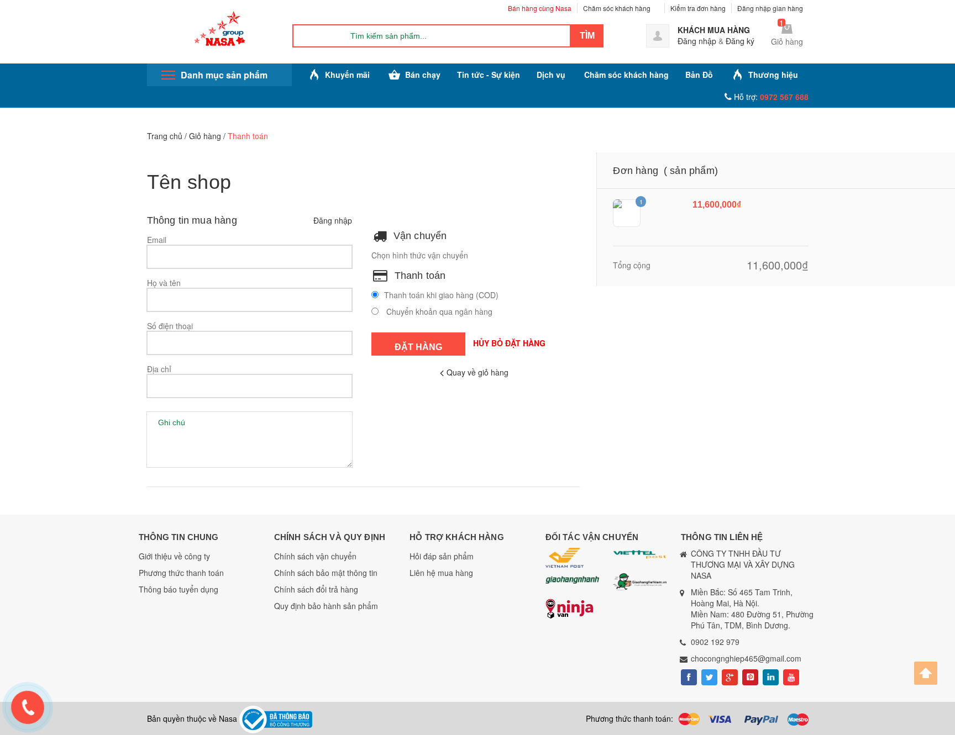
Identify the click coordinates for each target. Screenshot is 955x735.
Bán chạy (422, 74)
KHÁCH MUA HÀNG (714, 29)
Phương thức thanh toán (181, 572)
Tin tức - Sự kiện (488, 74)
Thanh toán (420, 275)
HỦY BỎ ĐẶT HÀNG (509, 342)
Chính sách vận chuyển (315, 556)
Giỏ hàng (205, 135)
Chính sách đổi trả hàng (316, 589)
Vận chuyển (420, 235)
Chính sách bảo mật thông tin (325, 572)
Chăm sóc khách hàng (616, 8)
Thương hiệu (773, 74)
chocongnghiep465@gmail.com (746, 658)
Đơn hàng (635, 170)
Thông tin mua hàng (192, 220)
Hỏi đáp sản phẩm (442, 556)
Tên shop (189, 182)
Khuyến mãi (347, 74)
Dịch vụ (551, 74)
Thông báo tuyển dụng (178, 589)
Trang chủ (164, 135)
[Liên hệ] (26, 704)
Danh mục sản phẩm (224, 74)
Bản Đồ (699, 74)
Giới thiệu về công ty (174, 556)
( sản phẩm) (691, 170)
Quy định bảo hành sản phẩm (326, 605)
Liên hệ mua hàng (441, 572)
